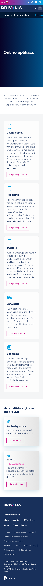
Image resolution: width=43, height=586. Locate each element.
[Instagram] (40, 2)
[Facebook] (32, 2)
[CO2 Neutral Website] (9, 578)
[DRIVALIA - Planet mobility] (11, 8)
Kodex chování (9, 550)
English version (9, 554)
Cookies (7, 532)
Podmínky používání (11, 545)
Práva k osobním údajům (13, 541)
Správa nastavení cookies (24, 532)
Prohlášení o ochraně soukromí (16, 537)
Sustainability (28, 2)
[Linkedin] (36, 2)
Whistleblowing (30, 545)
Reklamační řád (25, 550)
